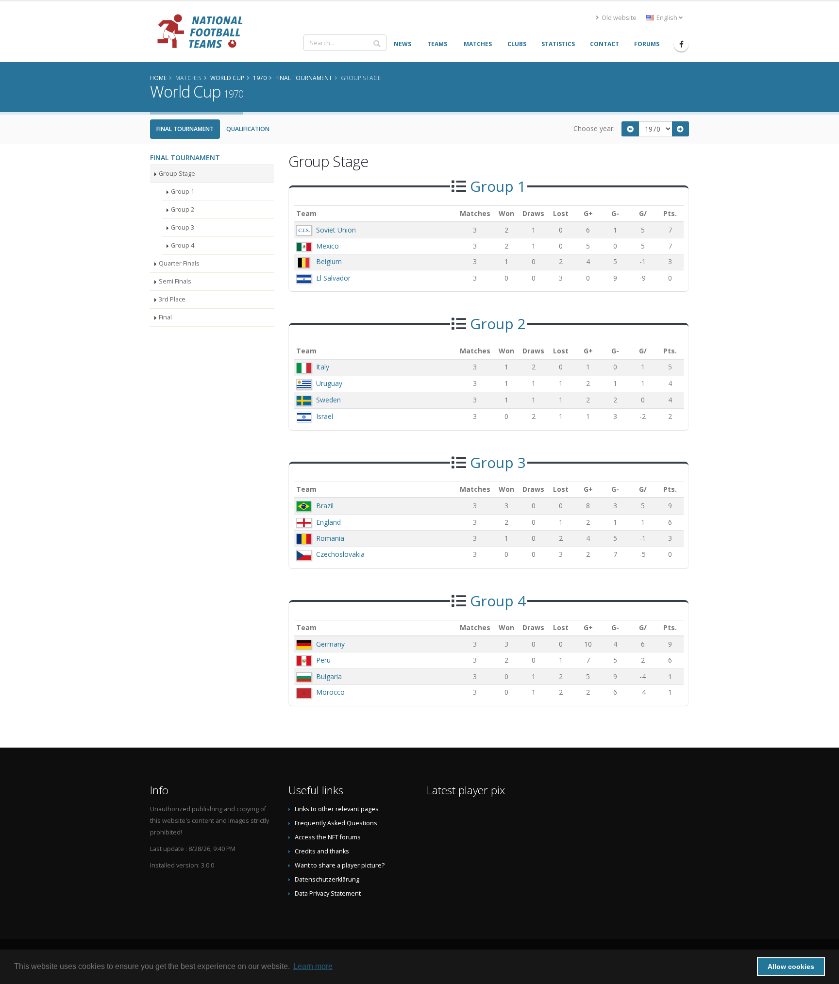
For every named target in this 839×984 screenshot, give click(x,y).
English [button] (667, 18)
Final (165, 317)
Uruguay (329, 383)
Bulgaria (329, 676)
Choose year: (594, 128)
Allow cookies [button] (791, 966)
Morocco (330, 692)
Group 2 (182, 209)
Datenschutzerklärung (327, 879)
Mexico (327, 245)
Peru (323, 660)
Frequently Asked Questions (336, 823)
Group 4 (182, 245)
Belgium (329, 261)
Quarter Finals (179, 263)
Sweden (328, 399)
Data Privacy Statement (328, 893)
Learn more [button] (313, 966)
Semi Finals (175, 281)
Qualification (247, 129)
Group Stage (177, 173)
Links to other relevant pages (337, 809)
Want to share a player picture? (340, 865)
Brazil (325, 505)
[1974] (680, 128)
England (328, 522)
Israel (324, 416)
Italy (322, 366)
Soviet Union (336, 229)
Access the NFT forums (328, 837)
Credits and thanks (322, 851)
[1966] (630, 128)
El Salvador (333, 278)
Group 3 (182, 227)
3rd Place (172, 299)
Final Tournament (185, 129)
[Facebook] (681, 44)
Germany (330, 644)
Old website (618, 18)
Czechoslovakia (340, 554)
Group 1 (182, 191)
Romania (330, 538)
